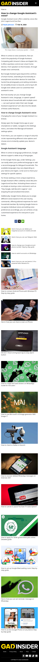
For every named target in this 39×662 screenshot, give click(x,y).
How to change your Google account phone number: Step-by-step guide (23, 246)
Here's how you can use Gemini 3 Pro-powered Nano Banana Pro (24, 262)
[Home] (14, 3)
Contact (34, 651)
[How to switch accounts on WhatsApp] (6, 258)
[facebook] (16, 221)
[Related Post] (19, 289)
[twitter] (19, 221)
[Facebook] (23, 655)
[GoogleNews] (36, 655)
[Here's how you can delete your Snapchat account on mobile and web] (6, 234)
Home (4, 651)
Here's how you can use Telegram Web (24, 237)
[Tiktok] (33, 655)
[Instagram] (30, 655)
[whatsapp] (22, 221)
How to (3, 9)
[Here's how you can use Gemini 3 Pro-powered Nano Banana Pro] (6, 267)
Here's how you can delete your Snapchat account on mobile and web (24, 230)
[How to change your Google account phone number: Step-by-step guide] (6, 250)
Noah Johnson (8, 25)
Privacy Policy (13, 651)
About (21, 651)
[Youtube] (26, 655)
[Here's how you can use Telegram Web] (6, 242)
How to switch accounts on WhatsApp (24, 253)
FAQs (27, 651)
